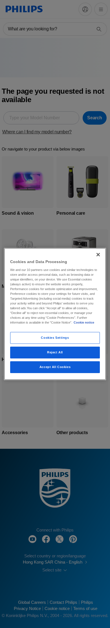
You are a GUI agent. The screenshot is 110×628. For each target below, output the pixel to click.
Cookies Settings (55, 337)
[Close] (98, 254)
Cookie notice (84, 322)
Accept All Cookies (55, 367)
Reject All (55, 352)
